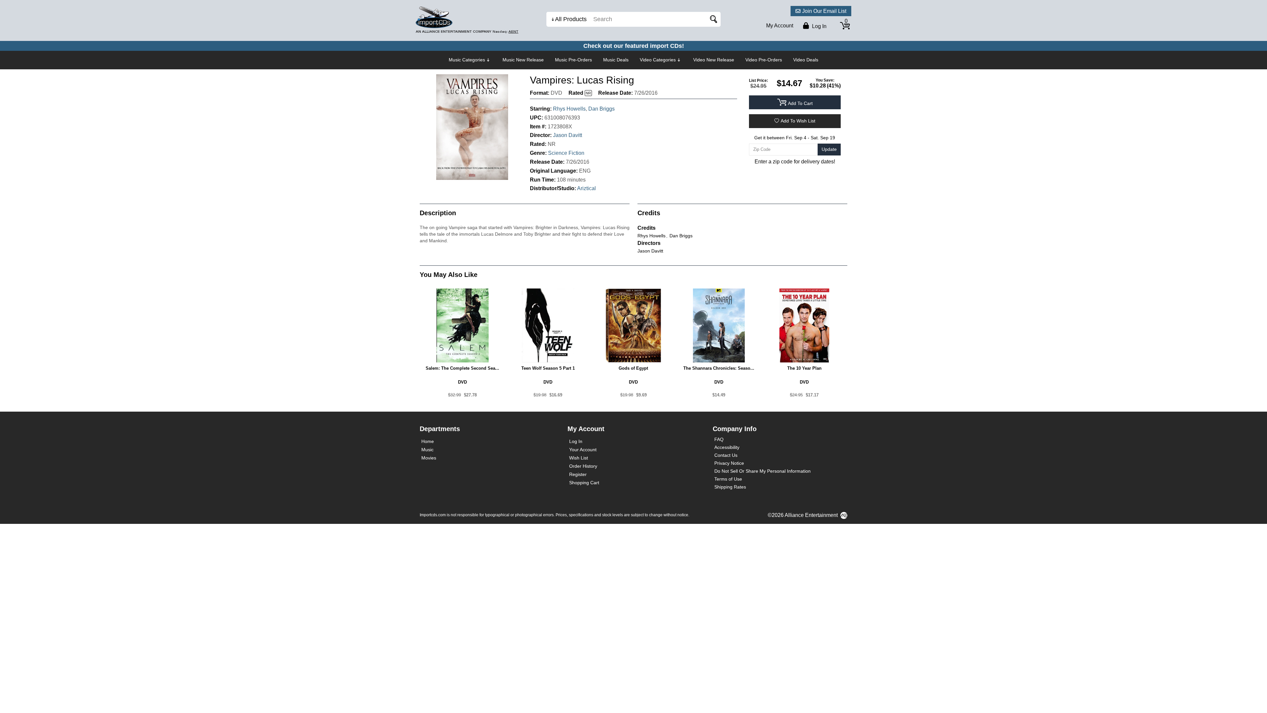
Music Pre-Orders (573, 59)
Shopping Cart (584, 482)
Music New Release (523, 59)
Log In (575, 441)
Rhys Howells (569, 109)
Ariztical (586, 188)
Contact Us (725, 455)
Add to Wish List (798, 120)
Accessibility (726, 447)
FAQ (719, 439)
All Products (571, 19)
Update (829, 149)
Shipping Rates (730, 487)
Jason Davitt (567, 135)
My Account (779, 25)
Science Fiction (566, 153)
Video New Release (713, 59)
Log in (819, 26)
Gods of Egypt (633, 368)
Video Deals (805, 59)
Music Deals (616, 59)
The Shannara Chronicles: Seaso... (718, 368)
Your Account (583, 449)
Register (578, 474)
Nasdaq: (505, 31)
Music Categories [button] (467, 59)
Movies (428, 457)
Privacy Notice (729, 463)
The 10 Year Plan (804, 368)
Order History (583, 466)
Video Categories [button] (658, 59)
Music (427, 449)
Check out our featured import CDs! (633, 46)
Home (427, 441)
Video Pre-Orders (763, 59)
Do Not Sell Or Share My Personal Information (762, 471)
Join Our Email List (824, 11)
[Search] (712, 19)
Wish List (578, 457)
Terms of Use (728, 479)
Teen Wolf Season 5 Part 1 (548, 368)
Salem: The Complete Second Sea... (462, 368)
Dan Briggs (601, 109)
